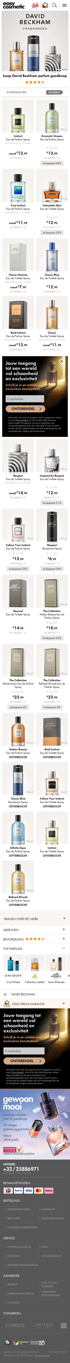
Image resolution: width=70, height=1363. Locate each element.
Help (45, 1247)
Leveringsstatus (19, 1247)
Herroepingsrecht (21, 1293)
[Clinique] (15, 1325)
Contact (14, 1256)
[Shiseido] (43, 1325)
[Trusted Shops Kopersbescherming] (7, 1342)
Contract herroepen (23, 1227)
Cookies (14, 1302)
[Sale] (35, 5)
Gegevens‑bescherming (51, 1293)
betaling (14, 1218)
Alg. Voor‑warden (49, 1284)
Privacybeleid (21, 420)
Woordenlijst (52, 1256)
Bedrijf (13, 1284)
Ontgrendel (23, 408)
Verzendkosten (19, 1209)
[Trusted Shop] (45, 5)
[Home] (5, 994)
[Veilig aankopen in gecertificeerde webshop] (37, 1342)
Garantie (48, 1209)
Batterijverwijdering (23, 1265)
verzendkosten (42, 1355)
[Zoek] (54, 5)
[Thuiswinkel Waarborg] (21, 1342)
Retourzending (53, 1218)
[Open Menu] (15, 5)
